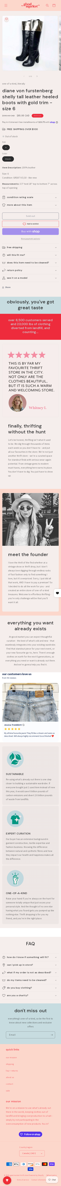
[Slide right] (37, 76)
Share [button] (8, 287)
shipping (10, 1064)
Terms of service (23, 1180)
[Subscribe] (51, 1034)
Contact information (39, 1180)
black (9, 159)
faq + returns (12, 1070)
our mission (11, 1057)
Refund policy (51, 1175)
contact (9, 1084)
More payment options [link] (30, 238)
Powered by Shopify (36, 1175)
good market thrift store (19, 1175)
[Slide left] (24, 76)
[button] (6, 5)
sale (8, 1090)
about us (10, 1077)
